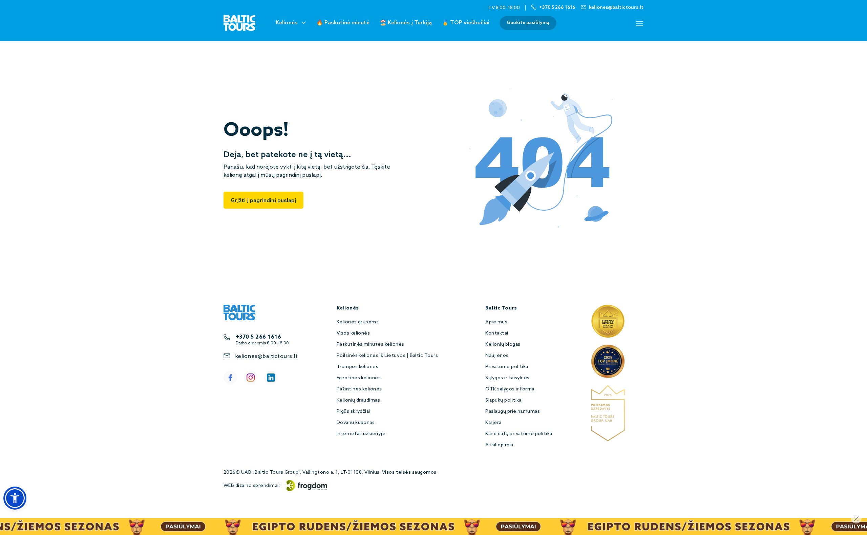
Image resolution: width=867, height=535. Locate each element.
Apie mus (496, 322)
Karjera (493, 423)
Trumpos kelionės (358, 367)
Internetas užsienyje (361, 434)
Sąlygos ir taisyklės (507, 378)
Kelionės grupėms (358, 322)
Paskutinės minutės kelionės (370, 344)
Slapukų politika (503, 400)
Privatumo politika (506, 367)
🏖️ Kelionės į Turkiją (406, 23)
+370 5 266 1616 (258, 337)
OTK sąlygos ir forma (509, 389)
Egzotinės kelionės (359, 378)
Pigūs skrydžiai (353, 411)
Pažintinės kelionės (359, 389)
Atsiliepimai (499, 445)
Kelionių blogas (502, 344)
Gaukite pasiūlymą (528, 23)
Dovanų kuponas (356, 423)
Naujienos (496, 356)
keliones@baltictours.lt (266, 356)
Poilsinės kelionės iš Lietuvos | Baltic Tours (387, 356)
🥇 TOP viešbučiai (465, 23)
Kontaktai (496, 333)
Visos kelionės (353, 333)
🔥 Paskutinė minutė (342, 23)
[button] (15, 498)
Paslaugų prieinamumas (512, 411)
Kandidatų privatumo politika (518, 434)
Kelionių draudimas (358, 400)
